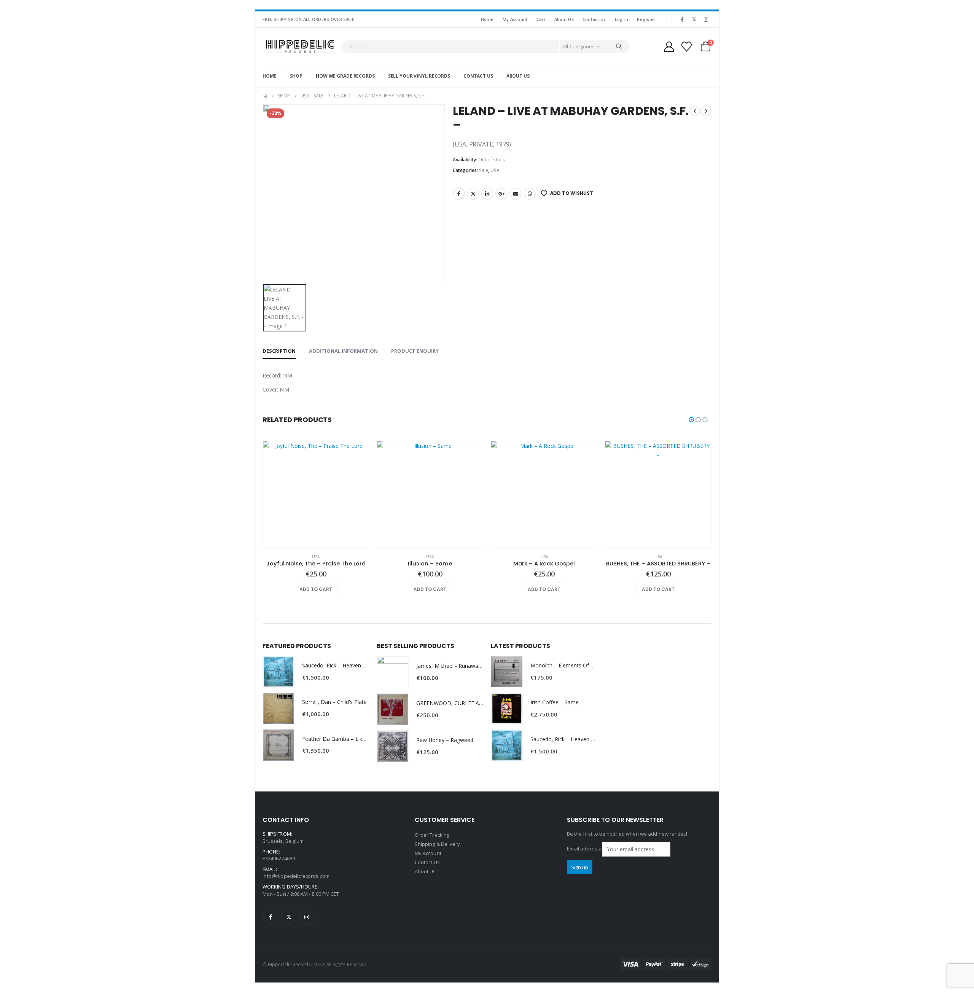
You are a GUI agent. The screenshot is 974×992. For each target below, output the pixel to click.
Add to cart (315, 589)
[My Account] (669, 46)
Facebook (459, 194)
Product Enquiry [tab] (415, 350)
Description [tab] (279, 350)
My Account (515, 19)
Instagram (306, 917)
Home (487, 19)
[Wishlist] (687, 46)
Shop (296, 76)
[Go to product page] (316, 494)
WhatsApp (530, 194)
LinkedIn (487, 194)
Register (646, 19)
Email (515, 194)
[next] (706, 111)
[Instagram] (706, 19)
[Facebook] (682, 19)
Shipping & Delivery (437, 844)
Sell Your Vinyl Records (419, 76)
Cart (541, 19)
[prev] (694, 111)
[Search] (619, 46)
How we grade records (345, 76)
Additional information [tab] (343, 350)
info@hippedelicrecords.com (296, 876)
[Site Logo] (300, 46)
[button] (691, 419)
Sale (483, 170)
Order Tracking (432, 834)
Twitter (473, 194)
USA (495, 170)
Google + (501, 194)
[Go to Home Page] (265, 95)
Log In (622, 19)
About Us (564, 19)
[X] (694, 19)
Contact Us (594, 19)
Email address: (584, 849)
